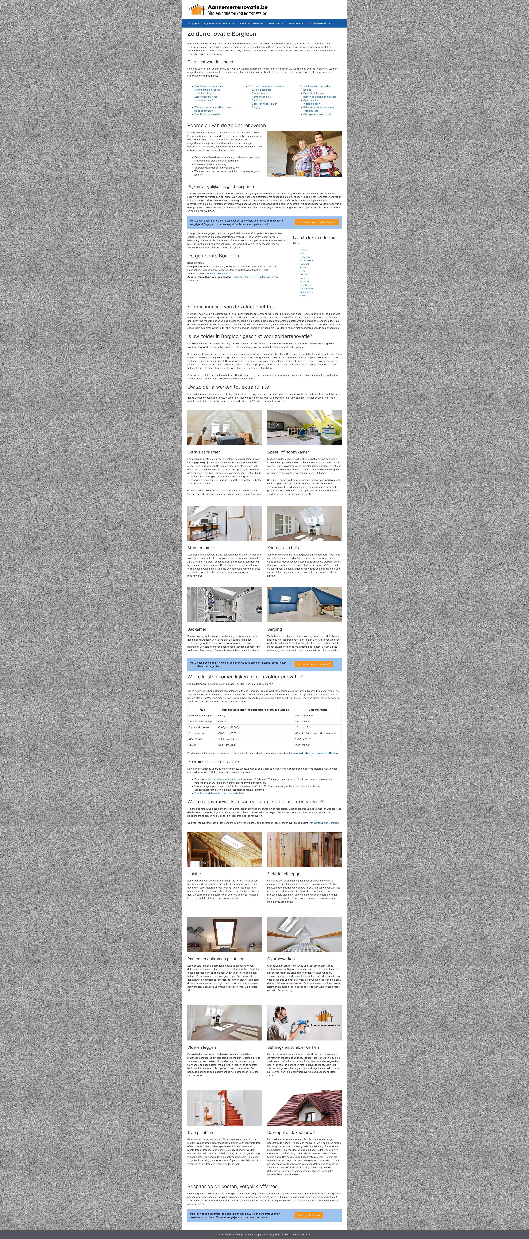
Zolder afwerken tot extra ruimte (266, 86)
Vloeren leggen (311, 103)
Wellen (270, 277)
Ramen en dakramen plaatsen (320, 96)
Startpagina (193, 23)
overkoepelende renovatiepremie (225, 779)
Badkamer (257, 100)
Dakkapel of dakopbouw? (317, 114)
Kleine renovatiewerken (251, 23)
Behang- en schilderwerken (318, 107)
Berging (256, 107)
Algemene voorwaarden (283, 1234)
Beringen (305, 257)
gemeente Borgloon (217, 273)
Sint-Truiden (259, 277)
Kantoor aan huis (261, 96)
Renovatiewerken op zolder (315, 86)
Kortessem (193, 280)
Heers (247, 277)
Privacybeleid (303, 1234)
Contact (265, 1234)
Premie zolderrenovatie (207, 114)
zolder (195, 394)
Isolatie (307, 89)
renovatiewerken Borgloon (324, 822)
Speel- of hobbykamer (264, 103)
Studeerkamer (260, 93)
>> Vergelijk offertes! (309, 1215)
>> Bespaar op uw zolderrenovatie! (316, 222)
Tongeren (237, 277)
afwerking (300, 976)
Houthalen (305, 285)
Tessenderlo (307, 292)
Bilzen (303, 267)
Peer (302, 271)
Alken (303, 295)
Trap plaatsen (311, 110)
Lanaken (304, 278)
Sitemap (256, 1234)
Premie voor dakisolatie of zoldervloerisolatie (219, 793)
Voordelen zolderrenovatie (209, 86)
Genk (303, 253)
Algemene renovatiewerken (217, 23)
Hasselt (304, 250)
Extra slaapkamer (261, 89)
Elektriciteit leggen (313, 93)
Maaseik (304, 281)
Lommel (304, 264)
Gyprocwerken (311, 100)
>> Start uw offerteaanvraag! (313, 664)
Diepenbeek (306, 288)
